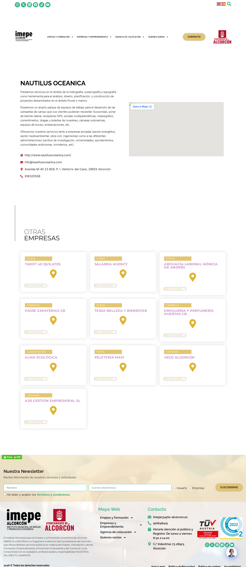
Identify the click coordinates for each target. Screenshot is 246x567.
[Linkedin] (29, 4)
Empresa (198, 488)
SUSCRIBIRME (229, 487)
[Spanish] (223, 3)
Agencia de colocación (128, 37)
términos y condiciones (53, 494)
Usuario (182, 488)
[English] (219, 3)
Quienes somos (156, 37)
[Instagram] (17, 4)
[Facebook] (35, 4)
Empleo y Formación (58, 37)
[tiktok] (41, 4)
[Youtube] (47, 4)
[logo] (24, 36)
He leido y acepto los (38, 494)
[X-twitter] (23, 4)
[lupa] (229, 4)
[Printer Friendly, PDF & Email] (12, 458)
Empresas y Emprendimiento (92, 37)
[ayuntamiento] (222, 37)
